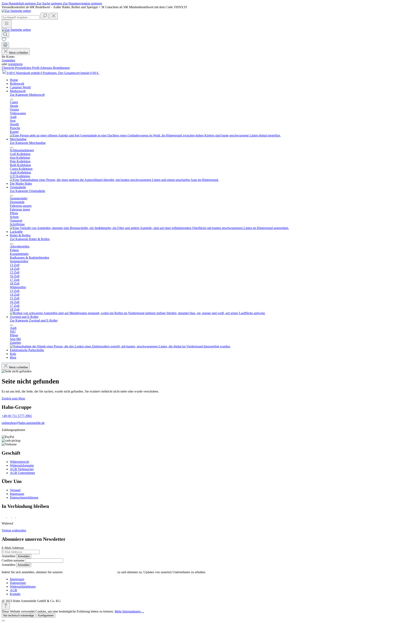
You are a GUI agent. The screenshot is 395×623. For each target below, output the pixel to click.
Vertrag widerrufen (14, 530)
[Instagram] (9, 516)
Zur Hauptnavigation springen (82, 3)
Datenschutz (18, 583)
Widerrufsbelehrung (23, 586)
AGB (13, 590)
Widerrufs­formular (22, 465)
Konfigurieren (46, 615)
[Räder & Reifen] (137, 313)
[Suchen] (45, 16)
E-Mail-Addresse (13, 548)
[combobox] (21, 17)
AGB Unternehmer (22, 473)
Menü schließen (18, 52)
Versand (15, 490)
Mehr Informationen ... (129, 611)
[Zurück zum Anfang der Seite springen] (6, 606)
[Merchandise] (114, 180)
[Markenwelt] (145, 135)
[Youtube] (19, 516)
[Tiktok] (14, 516)
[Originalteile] (149, 228)
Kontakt (15, 594)
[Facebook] (4, 516)
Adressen (46, 67)
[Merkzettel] (4, 40)
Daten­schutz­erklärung (24, 497)
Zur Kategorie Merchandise (28, 143)
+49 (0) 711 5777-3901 (17, 416)
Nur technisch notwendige (18, 615)
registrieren (15, 64)
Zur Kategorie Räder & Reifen (30, 239)
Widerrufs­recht (19, 461)
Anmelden (8, 60)
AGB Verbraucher (22, 469)
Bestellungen (61, 67)
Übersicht (8, 67)
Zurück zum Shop (13, 398)
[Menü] (7, 24)
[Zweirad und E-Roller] (120, 346)
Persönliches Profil (27, 67)
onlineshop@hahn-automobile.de (23, 423)
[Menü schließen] (11, 99)
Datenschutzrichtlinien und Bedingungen (89, 572)
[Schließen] (3, 620)
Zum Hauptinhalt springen (19, 3)
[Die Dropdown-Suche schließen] (54, 16)
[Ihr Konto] (5, 45)
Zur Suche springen (50, 3)
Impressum (17, 494)
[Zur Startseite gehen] (16, 11)
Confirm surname (13, 560)
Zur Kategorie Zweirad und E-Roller (34, 320)
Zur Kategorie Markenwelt (27, 94)
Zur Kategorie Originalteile (27, 191)
